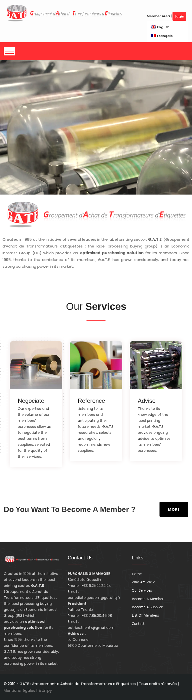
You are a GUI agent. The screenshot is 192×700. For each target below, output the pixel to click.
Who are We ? (143, 582)
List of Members (145, 615)
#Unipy (45, 690)
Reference (91, 400)
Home (137, 573)
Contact (138, 623)
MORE (174, 509)
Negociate (31, 400)
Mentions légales (20, 690)
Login (179, 16)
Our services (142, 590)
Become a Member (148, 598)
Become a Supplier (147, 607)
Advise (147, 400)
